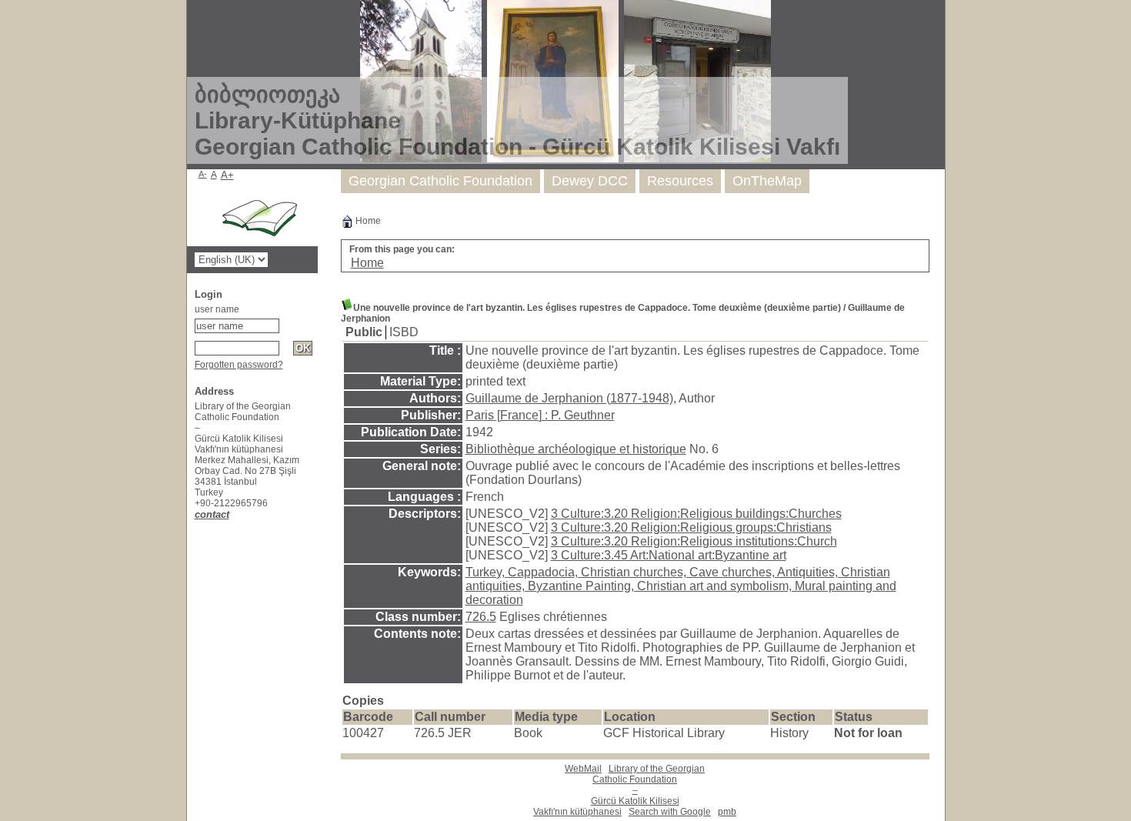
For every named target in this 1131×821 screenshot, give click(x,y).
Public (363, 332)
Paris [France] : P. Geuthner (540, 415)
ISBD (404, 332)
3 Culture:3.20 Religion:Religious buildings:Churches (696, 513)
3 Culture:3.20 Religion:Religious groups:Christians (691, 527)
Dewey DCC (590, 181)
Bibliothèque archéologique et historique (575, 449)
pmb (727, 811)
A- (203, 174)
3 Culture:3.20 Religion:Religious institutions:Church (694, 541)
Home (367, 220)
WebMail (583, 768)
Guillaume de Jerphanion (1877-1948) (569, 398)
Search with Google (670, 811)
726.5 (480, 616)
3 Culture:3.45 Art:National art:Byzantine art (668, 555)
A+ (227, 175)
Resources (680, 181)
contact (212, 514)
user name (217, 309)
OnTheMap (767, 181)
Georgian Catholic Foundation (440, 181)
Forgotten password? (239, 364)
